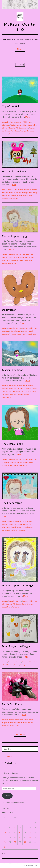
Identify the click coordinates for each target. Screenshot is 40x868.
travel (10, 198)
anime (13, 122)
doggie (5, 195)
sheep (21, 394)
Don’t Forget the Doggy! (16, 646)
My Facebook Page (9, 763)
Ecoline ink (27, 524)
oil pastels (6, 530)
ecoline (9, 604)
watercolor (12, 263)
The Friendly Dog (12, 503)
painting (14, 530)
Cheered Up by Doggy (14, 236)
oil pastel (16, 607)
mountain (6, 394)
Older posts (20, 734)
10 (5, 832)
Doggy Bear (9, 309)
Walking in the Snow (14, 171)
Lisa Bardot (15, 131)
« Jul (4, 854)
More (27, 117)
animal (21, 190)
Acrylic (5, 190)
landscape (6, 131)
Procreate (30, 131)
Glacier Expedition (12, 370)
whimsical (13, 134)
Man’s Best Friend (12, 704)
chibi (25, 122)
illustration (20, 128)
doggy (5, 128)
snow (5, 198)
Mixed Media (28, 527)
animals (5, 385)
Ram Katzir (15, 725)
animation (6, 122)
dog (35, 125)
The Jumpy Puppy (12, 443)
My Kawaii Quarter (20, 24)
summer (5, 134)
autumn (5, 257)
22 (30, 837)
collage (25, 193)
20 (20, 837)
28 (25, 842)
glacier (9, 391)
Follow (7, 796)
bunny (31, 385)
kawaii (32, 128)
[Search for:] (20, 749)
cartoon (19, 122)
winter (16, 198)
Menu (19, 49)
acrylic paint (13, 190)
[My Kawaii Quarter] (20, 4)
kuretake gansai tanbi (24, 260)
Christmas (18, 193)
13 (20, 832)
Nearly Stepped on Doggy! (17, 585)
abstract (5, 720)
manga (23, 131)
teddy (25, 334)
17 (5, 837)
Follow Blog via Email (10, 773)
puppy (19, 334)
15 (30, 832)
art (32, 254)
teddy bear (32, 334)
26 (15, 842)
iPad (26, 128)
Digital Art (6, 125)
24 (5, 842)
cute (29, 122)
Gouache (12, 128)
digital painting (27, 125)
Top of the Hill (10, 106)
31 (5, 847)
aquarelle (26, 254)
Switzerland (7, 397)
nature (32, 195)
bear (25, 385)
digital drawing (16, 125)
